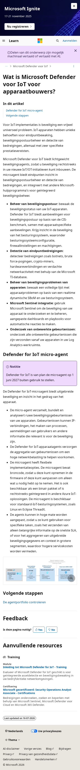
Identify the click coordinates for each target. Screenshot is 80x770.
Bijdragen (65, 748)
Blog (49, 748)
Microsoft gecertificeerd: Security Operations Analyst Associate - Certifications (37, 691)
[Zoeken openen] (57, 40)
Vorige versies (32, 748)
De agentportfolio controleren (24, 602)
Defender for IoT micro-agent (24, 110)
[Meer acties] (74, 66)
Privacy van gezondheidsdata (37, 754)
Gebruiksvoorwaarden (17, 759)
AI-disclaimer (11, 748)
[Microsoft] (40, 40)
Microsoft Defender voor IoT (30, 66)
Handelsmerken (45, 759)
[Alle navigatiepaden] (6, 66)
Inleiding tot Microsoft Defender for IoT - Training (35, 667)
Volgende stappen (17, 115)
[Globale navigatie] (3, 40)
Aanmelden (70, 40)
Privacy (7, 754)
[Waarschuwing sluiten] (74, 6)
